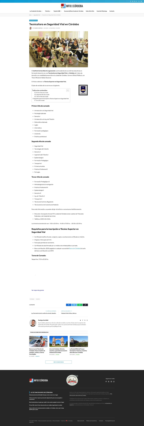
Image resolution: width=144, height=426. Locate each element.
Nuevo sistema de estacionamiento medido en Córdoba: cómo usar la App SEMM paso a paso (46, 408)
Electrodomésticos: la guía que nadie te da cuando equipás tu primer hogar (46, 402)
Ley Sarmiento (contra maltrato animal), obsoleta (43, 313)
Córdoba (32, 299)
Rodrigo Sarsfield (38, 28)
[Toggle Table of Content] (67, 90)
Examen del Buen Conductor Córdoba (73, 11)
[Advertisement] (103, 29)
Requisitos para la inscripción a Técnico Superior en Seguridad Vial (51, 98)
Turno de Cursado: (40, 100)
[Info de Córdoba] (72, 6)
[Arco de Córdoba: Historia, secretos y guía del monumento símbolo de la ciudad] (58, 341)
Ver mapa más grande (38, 290)
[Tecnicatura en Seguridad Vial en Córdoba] (58, 49)
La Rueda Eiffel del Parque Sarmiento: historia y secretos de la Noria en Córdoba (78, 350)
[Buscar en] (141, 1)
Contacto (112, 11)
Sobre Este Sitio (90, 11)
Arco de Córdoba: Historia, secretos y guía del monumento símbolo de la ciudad (58, 350)
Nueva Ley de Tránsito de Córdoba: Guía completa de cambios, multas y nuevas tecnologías (37, 351)
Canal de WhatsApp (102, 11)
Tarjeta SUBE (57, 11)
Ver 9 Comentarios (58, 362)
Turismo (57, 354)
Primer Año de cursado (42, 92)
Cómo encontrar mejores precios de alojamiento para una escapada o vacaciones (45, 398)
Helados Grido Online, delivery (68, 313)
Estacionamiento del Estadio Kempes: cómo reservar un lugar (43, 395)
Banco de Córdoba (74, 248)
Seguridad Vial (33, 20)
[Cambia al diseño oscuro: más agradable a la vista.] (139, 1)
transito (38, 299)
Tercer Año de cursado (42, 96)
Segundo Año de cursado (43, 94)
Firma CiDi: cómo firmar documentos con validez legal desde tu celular (45, 405)
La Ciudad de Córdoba (35, 11)
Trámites (47, 11)
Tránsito (37, 356)
